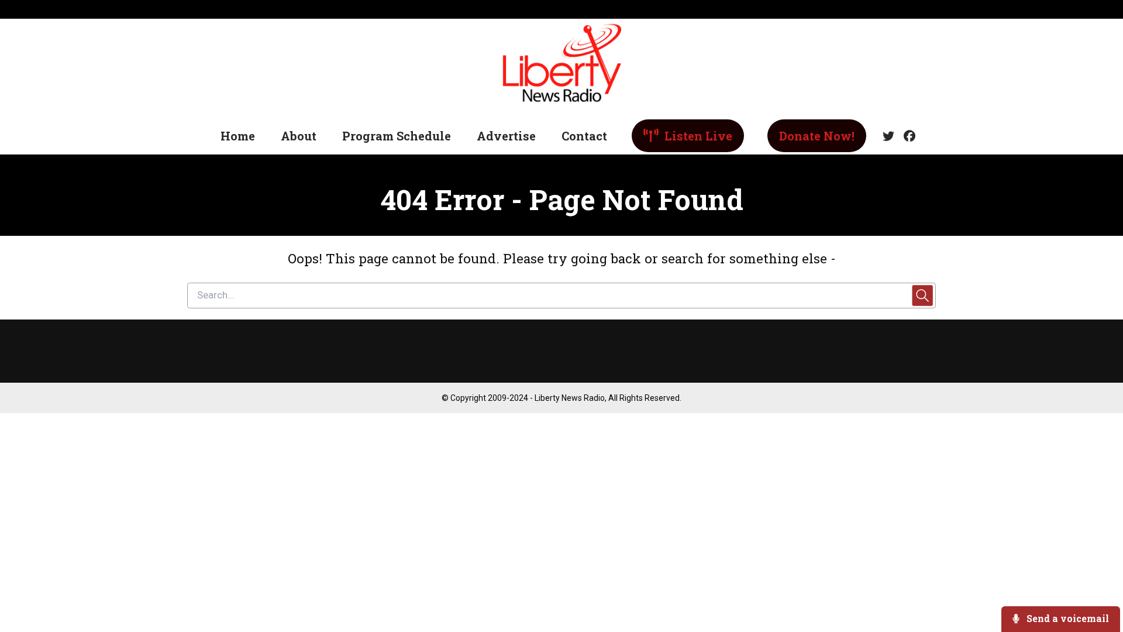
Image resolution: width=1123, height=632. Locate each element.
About (298, 135)
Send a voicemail (1066, 618)
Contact (584, 135)
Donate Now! (817, 135)
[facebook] (907, 136)
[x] (888, 136)
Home (238, 135)
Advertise (506, 135)
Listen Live (697, 135)
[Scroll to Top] (1095, 576)
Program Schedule (396, 135)
